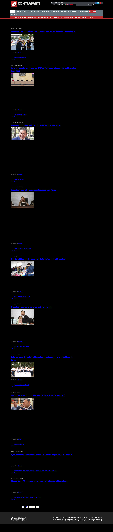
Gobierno (18, 11)
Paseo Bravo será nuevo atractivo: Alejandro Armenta (31, 307)
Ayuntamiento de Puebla (20, 471)
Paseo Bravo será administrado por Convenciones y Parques (34, 189)
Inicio (12, 11)
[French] (69, 4)
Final (38, 507)
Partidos (30, 11)
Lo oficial (36, 11)
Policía (43, 11)
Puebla (54, 4)
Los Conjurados (68, 17)
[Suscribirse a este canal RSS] (76, 26)
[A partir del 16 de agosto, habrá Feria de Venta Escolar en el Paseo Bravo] (22, 276)
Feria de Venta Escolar (19, 296)
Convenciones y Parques (25, 248)
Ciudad (24, 11)
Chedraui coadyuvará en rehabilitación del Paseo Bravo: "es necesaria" (38, 395)
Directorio (14, 14)
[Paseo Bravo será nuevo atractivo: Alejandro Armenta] (22, 324)
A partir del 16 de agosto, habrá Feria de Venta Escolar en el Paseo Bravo (38, 259)
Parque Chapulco (39, 471)
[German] (71, 4)
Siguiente (32, 507)
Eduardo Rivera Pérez (31, 471)
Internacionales (72, 11)
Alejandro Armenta (18, 346)
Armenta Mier (23, 58)
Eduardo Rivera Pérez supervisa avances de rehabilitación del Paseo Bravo (39, 481)
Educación (49, 11)
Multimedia (92, 11)
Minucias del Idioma (81, 17)
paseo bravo (17, 58)
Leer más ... (13, 59)
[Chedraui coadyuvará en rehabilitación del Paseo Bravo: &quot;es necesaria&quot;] (22, 410)
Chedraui (22, 444)
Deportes (56, 11)
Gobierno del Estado (24, 385)
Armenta (22, 179)
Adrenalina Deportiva (44, 17)
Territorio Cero (57, 17)
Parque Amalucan (47, 471)
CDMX (58, 4)
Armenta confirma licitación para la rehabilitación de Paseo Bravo (36, 125)
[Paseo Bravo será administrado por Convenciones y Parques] (22, 207)
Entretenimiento (83, 11)
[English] (67, 4)
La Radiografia (18, 17)
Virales (91, 17)
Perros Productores (30, 17)
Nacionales (63, 11)
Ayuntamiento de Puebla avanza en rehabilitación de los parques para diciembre (41, 454)
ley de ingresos (17, 115)
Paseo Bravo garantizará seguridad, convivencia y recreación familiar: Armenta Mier (43, 31)
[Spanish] (65, 4)
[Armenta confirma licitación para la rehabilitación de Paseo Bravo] (22, 140)
